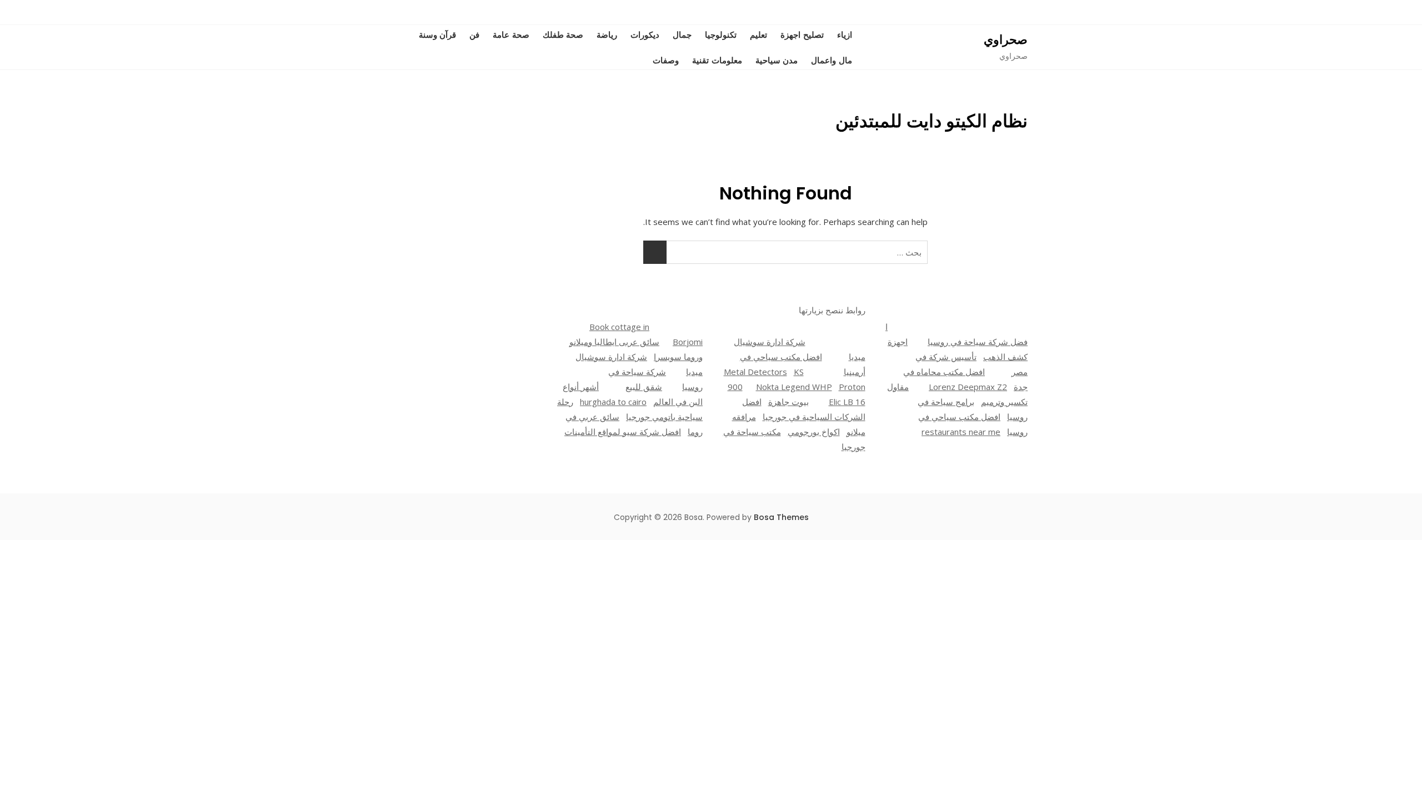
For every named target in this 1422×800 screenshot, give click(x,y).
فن (474, 34)
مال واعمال (831, 60)
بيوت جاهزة (788, 401)
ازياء (844, 34)
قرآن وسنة (438, 34)
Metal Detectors (755, 371)
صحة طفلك (563, 34)
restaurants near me (961, 431)
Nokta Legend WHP (794, 386)
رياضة (607, 34)
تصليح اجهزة (802, 34)
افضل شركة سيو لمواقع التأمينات (622, 431)
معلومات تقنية (717, 60)
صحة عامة (511, 34)
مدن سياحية (776, 60)
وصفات (666, 60)
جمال (682, 34)
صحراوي (1006, 39)
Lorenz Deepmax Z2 (968, 386)
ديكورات (644, 34)
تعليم (758, 34)
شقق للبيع (643, 386)
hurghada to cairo (613, 401)
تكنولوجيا (721, 34)
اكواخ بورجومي (814, 431)
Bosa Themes (781, 517)
